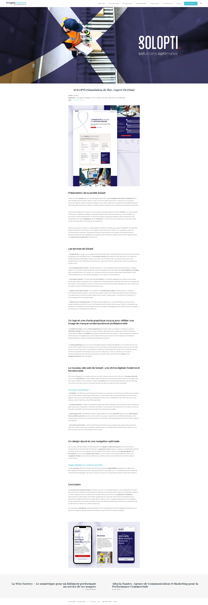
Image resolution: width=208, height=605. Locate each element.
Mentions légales (72, 601)
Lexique (115, 601)
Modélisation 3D (127, 3)
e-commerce (93, 601)
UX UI (99, 601)
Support (179, 3)
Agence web (101, 3)
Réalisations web (114, 3)
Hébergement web (141, 3)
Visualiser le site (78, 100)
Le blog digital (154, 3)
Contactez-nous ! (191, 3)
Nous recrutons (168, 3)
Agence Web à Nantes (106, 601)
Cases (74, 86)
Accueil (70, 86)
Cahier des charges (82, 601)
